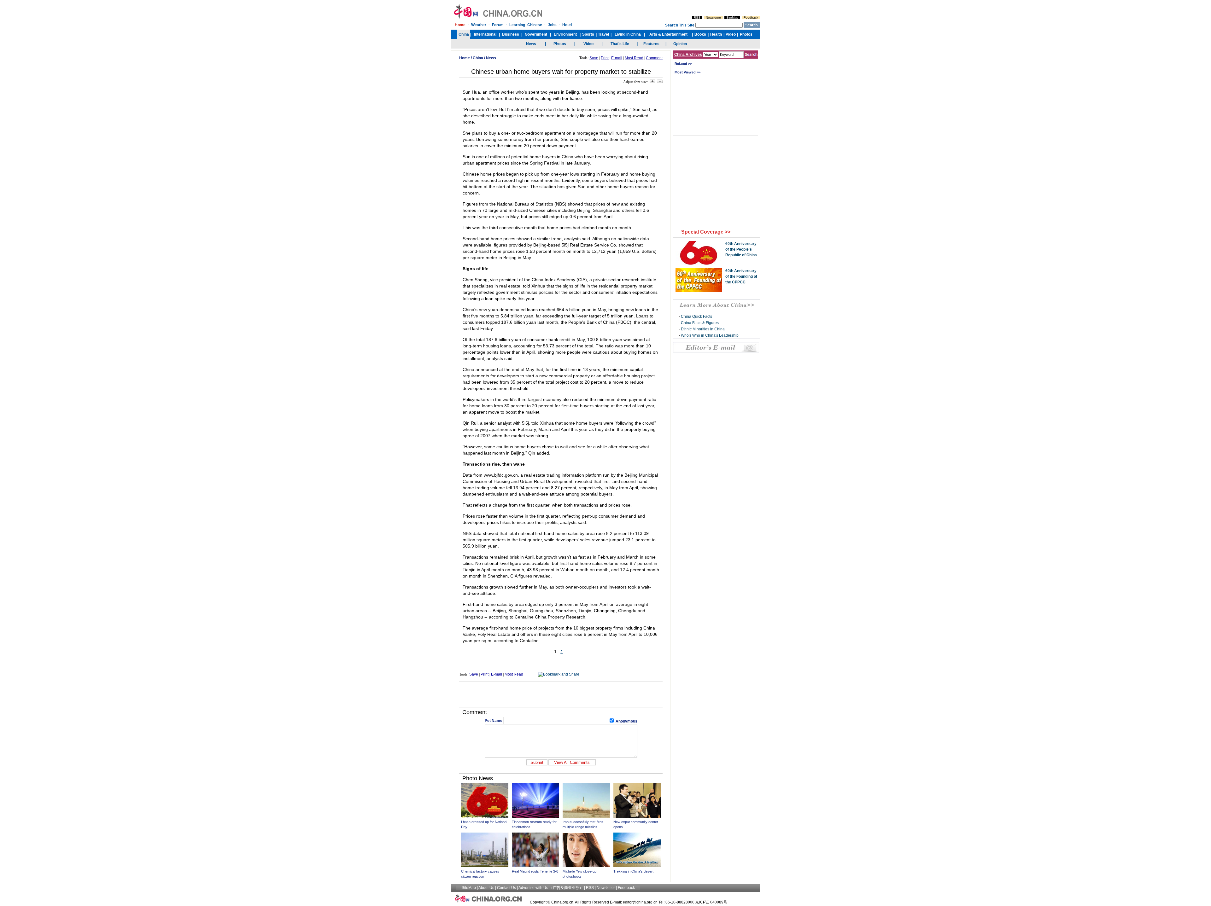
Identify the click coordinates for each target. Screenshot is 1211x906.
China (478, 58)
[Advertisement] (561, 694)
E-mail (616, 58)
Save (593, 58)
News (491, 58)
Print (605, 58)
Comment (654, 58)
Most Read (634, 58)
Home (464, 58)
